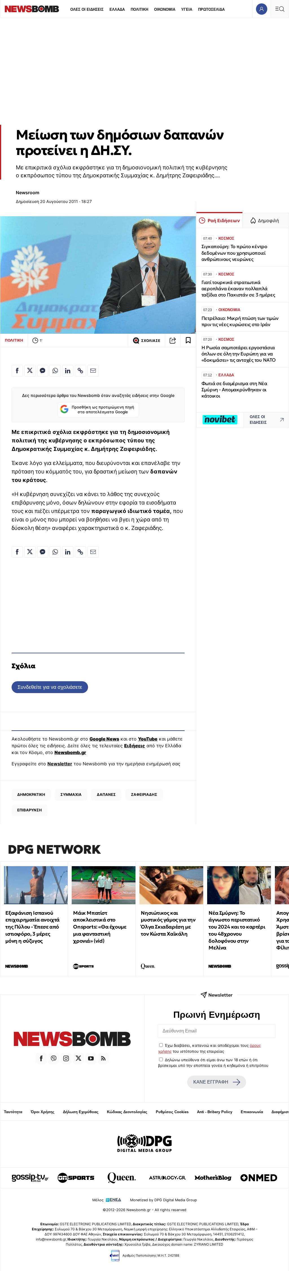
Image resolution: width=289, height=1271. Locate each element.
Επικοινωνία (252, 1112)
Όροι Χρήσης (42, 1112)
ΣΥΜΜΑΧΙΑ (71, 794)
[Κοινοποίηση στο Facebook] (17, 370)
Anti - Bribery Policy (214, 1112)
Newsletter (59, 763)
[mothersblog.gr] (213, 1177)
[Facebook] (41, 1058)
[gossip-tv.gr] (30, 1177)
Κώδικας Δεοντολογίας (127, 1112)
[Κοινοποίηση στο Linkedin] (67, 370)
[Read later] (188, 340)
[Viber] (53, 1058)
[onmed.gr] (258, 1177)
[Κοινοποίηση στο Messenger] (42, 370)
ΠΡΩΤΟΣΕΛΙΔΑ (211, 9)
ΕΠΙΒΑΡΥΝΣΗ (29, 810)
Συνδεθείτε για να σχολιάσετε (49, 687)
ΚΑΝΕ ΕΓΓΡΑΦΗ (210, 1082)
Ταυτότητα (13, 1112)
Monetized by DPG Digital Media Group (163, 1200)
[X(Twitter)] (78, 1058)
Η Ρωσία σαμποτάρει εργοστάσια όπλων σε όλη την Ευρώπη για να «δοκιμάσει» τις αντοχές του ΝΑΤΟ (239, 354)
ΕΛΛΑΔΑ (117, 9)
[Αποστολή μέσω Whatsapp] (55, 370)
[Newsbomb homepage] (32, 9)
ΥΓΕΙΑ (186, 9)
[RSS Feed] (103, 1058)
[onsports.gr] (76, 1177)
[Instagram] (66, 1058)
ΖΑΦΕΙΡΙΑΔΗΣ (144, 794)
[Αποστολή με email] (93, 370)
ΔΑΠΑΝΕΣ (106, 794)
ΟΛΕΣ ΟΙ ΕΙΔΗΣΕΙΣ (87, 9)
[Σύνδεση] (261, 9)
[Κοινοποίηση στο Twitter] (30, 370)
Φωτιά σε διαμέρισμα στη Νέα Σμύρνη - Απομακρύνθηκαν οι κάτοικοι (234, 390)
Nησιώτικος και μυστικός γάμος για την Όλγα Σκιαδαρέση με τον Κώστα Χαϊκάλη (168, 923)
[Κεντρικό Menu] (280, 9)
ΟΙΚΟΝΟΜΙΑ (164, 9)
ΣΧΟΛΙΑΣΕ (150, 341)
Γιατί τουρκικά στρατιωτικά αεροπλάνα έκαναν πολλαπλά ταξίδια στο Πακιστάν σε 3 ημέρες (238, 288)
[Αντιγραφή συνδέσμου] (172, 340)
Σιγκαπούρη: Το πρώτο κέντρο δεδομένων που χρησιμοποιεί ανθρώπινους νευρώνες (234, 253)
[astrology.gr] (167, 1177)
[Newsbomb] (72, 1040)
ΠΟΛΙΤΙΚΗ (139, 9)
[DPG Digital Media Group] (144, 1144)
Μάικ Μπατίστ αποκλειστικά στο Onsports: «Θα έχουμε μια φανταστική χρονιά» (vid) (99, 927)
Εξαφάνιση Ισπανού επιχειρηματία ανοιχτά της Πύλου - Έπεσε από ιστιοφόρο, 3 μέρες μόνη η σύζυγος (32, 927)
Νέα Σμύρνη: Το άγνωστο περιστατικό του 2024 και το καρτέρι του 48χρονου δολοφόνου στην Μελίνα (237, 930)
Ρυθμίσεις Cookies (172, 1112)
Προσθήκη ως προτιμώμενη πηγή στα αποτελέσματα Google (103, 409)
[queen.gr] (121, 1177)
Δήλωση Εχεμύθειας (80, 1112)
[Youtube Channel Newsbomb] (91, 1058)
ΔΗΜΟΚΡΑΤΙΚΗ (31, 794)
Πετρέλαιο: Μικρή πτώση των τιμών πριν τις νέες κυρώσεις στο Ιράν (240, 321)
